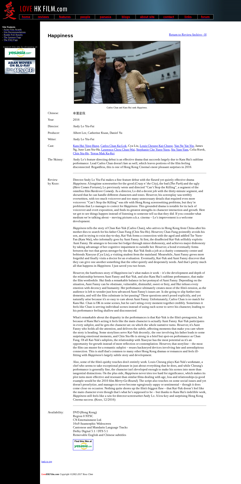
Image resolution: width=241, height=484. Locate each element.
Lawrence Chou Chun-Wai (118, 149)
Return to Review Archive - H (187, 34)
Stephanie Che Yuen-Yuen (153, 149)
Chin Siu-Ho (81, 153)
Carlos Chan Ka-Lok (113, 146)
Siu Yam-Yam (179, 149)
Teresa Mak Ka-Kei (102, 153)
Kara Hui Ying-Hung (86, 146)
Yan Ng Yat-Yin (184, 146)
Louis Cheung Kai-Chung (156, 146)
